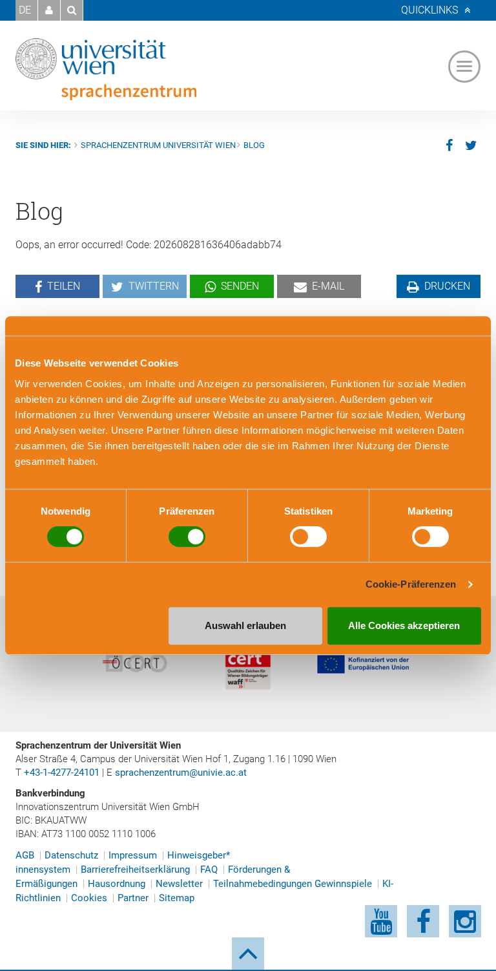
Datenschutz (71, 855)
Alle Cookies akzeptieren (404, 625)
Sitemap (176, 898)
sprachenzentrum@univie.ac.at (181, 772)
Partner (133, 898)
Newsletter (179, 884)
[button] (49, 10)
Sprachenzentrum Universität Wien (158, 145)
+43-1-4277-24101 (61, 772)
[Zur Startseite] (106, 69)
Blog (254, 145)
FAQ (209, 869)
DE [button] (25, 10)
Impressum (132, 855)
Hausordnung (116, 884)
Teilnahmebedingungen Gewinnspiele (292, 884)
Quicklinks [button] (429, 10)
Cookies (89, 898)
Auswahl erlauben (245, 625)
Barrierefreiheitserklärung (135, 869)
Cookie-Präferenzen (411, 584)
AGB (25, 855)
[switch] (187, 536)
